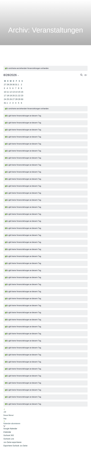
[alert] (45, 158)
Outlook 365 (8, 435)
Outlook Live (8, 439)
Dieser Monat (8, 415)
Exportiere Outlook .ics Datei (15, 446)
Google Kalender (10, 428)
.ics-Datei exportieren (12, 442)
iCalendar (7, 432)
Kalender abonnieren (11, 423)
